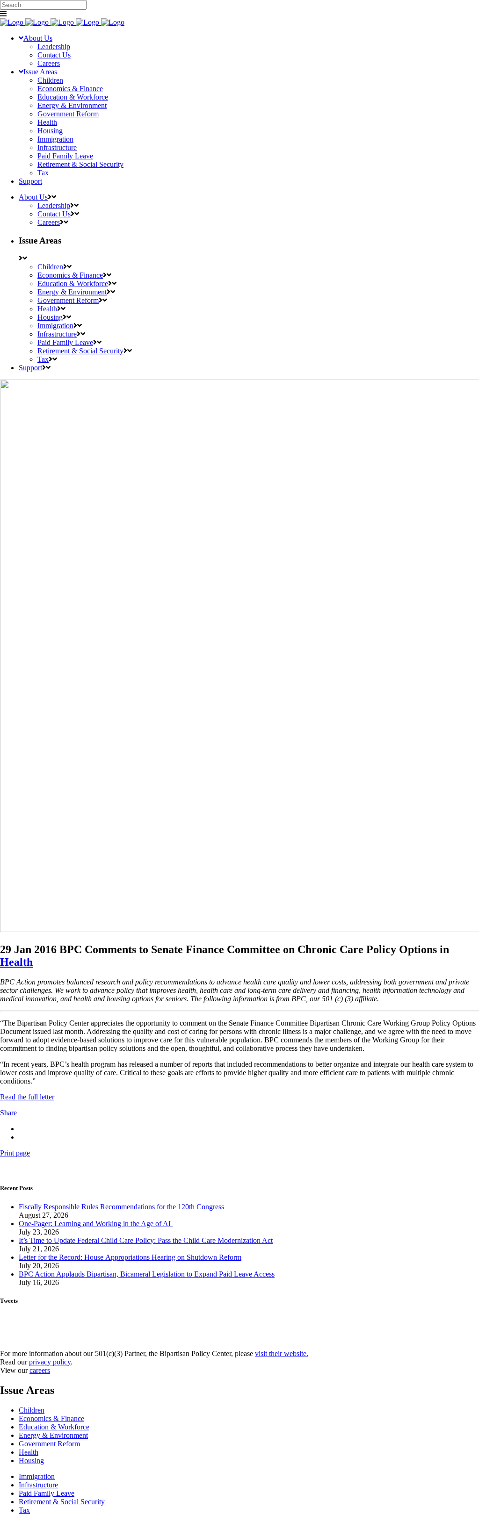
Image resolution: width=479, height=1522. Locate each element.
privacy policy (50, 1362)
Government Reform (49, 1444)
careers (39, 1370)
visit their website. (281, 1353)
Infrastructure (38, 1485)
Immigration (37, 1476)
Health (16, 962)
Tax (24, 1510)
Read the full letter (27, 1097)
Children (31, 1410)
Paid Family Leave (46, 1493)
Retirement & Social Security (62, 1502)
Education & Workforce (54, 1427)
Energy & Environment (53, 1435)
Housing (31, 1461)
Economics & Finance (51, 1418)
